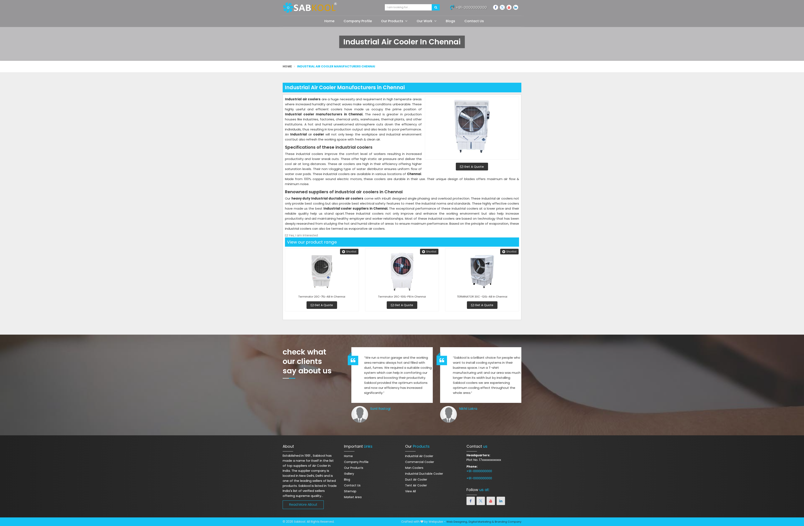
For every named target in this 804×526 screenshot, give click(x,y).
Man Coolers (414, 468)
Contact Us (474, 21)
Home (329, 21)
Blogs (450, 21)
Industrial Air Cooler (419, 456)
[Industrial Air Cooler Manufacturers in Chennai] (472, 128)
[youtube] (509, 7)
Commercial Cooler (419, 462)
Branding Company (508, 522)
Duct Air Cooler (416, 479)
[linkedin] (515, 7)
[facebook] (495, 7)
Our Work (425, 21)
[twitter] (502, 7)
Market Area (353, 497)
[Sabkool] (331, 7)
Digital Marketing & (481, 522)
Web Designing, (457, 522)
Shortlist (351, 251)
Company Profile (358, 21)
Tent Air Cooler (416, 485)
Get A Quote (473, 166)
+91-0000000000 (471, 7)
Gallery (349, 474)
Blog (347, 479)
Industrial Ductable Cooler (424, 474)
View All (410, 491)
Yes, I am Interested (303, 235)
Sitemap (350, 491)
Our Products (392, 21)
